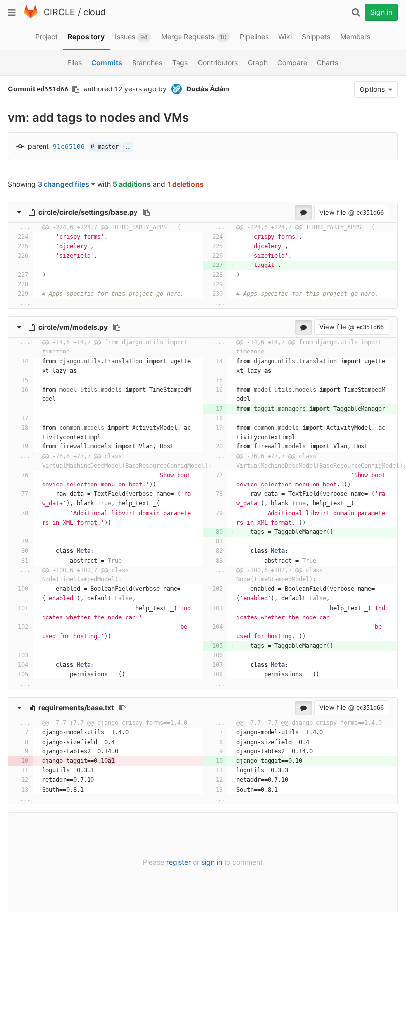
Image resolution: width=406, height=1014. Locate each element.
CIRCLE (59, 12)
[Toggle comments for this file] (303, 212)
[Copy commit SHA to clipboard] (76, 89)
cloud (94, 12)
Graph (258, 62)
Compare (292, 62)
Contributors (218, 62)
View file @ (351, 212)
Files (74, 62)
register (178, 862)
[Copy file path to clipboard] (146, 212)
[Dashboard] (31, 16)
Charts (327, 62)
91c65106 (69, 146)
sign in (211, 862)
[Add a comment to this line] (8, 237)
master (106, 146)
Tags (180, 62)
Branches (147, 62)
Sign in (381, 12)
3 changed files (63, 184)
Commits (106, 62)
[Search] (355, 12)
